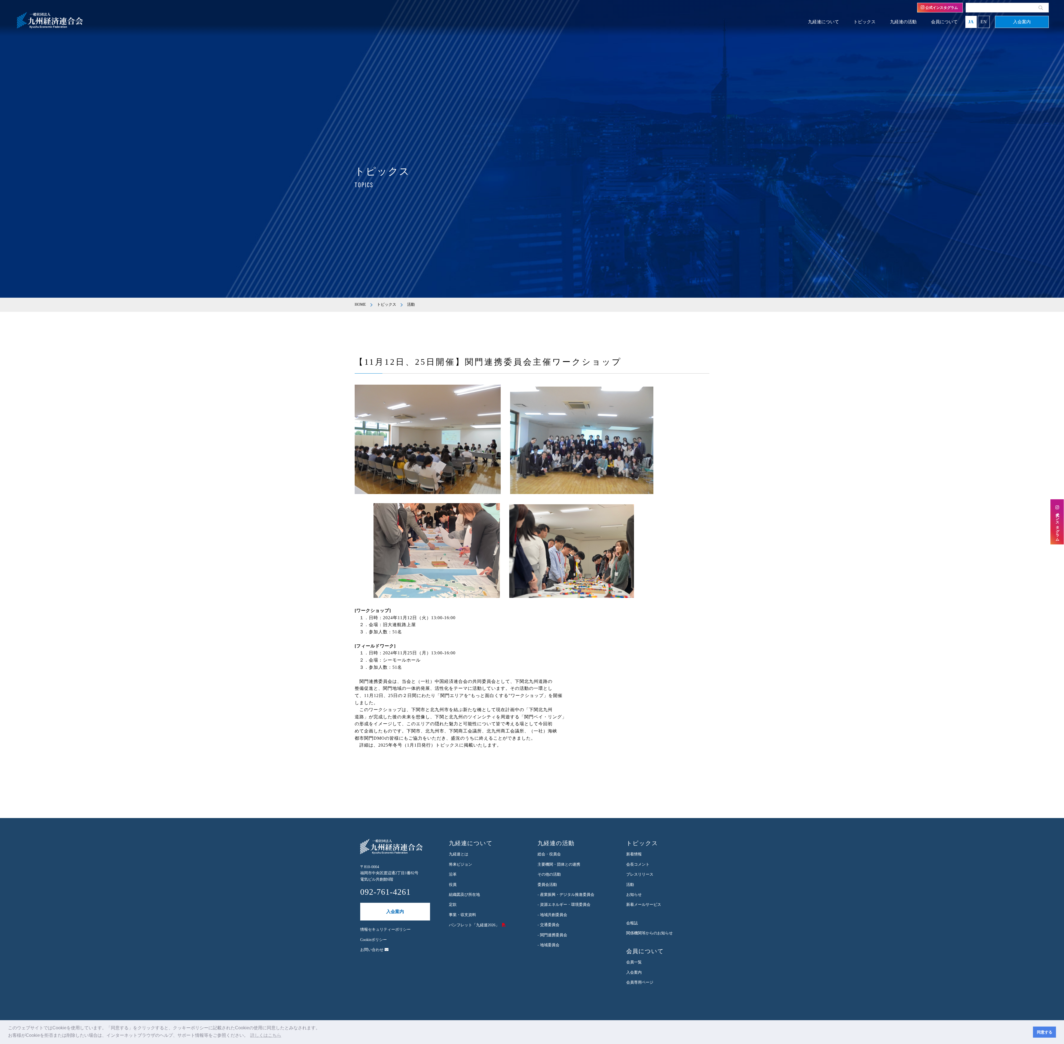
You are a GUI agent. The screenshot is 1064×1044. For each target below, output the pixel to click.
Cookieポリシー (373, 940)
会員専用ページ (639, 982)
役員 (453, 885)
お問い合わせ (372, 950)
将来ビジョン (460, 864)
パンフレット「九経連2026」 (474, 925)
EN (984, 21)
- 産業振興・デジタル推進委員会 (566, 895)
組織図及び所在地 (464, 895)
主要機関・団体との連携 (559, 864)
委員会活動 (547, 885)
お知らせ (634, 895)
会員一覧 (634, 962)
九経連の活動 (903, 21)
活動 (630, 885)
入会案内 (1022, 21)
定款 (453, 904)
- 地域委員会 (548, 945)
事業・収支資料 (462, 915)
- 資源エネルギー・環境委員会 (564, 904)
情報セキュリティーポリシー (385, 929)
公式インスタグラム (941, 8)
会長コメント (637, 864)
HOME (360, 304)
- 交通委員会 (548, 925)
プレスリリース (639, 874)
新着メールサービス (643, 904)
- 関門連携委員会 (552, 935)
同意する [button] (1044, 1032)
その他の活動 (549, 874)
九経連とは (458, 854)
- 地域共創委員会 (552, 915)
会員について (944, 21)
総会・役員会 (549, 854)
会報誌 (632, 923)
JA (971, 21)
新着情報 (634, 854)
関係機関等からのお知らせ (649, 933)
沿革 (453, 874)
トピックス (864, 21)
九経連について (823, 21)
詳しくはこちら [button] (265, 1035)
